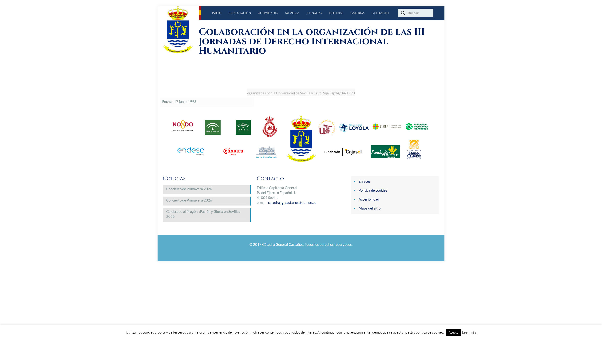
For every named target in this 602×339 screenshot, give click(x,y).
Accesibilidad (369, 199)
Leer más (469, 332)
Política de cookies (373, 190)
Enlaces (365, 181)
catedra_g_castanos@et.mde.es (292, 202)
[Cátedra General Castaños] (181, 29)
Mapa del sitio (369, 208)
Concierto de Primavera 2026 (189, 189)
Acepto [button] (453, 332)
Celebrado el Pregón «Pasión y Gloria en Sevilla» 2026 (203, 213)
